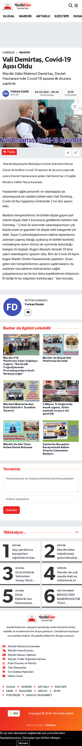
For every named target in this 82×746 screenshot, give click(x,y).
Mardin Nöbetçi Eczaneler (24, 646)
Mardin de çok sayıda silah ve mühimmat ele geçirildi (67, 577)
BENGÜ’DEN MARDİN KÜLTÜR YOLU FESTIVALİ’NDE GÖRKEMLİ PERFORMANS (68, 599)
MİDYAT (43, 691)
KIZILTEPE (62, 16)
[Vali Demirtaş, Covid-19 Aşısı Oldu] (41, 123)
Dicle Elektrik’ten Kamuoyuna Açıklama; (23, 599)
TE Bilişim (50, 725)
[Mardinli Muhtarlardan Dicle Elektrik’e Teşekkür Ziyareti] (21, 391)
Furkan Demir (34, 304)
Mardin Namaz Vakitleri (22, 654)
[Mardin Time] (16, 6)
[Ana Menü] (76, 5)
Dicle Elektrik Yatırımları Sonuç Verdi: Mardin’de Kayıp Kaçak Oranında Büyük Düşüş (26, 577)
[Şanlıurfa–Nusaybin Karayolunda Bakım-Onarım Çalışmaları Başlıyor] (61, 431)
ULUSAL (8, 16)
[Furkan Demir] (12, 307)
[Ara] (71, 5)
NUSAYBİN (25, 691)
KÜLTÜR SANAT (65, 590)
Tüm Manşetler (17, 667)
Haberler (8, 52)
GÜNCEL (62, 568)
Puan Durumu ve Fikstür (22, 663)
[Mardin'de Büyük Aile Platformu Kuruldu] (61, 344)
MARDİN (25, 16)
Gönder (11, 510)
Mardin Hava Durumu (21, 650)
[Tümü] (77, 532)
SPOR (57, 691)
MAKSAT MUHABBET (39, 695)
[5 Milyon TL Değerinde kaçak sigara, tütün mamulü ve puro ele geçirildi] (61, 391)
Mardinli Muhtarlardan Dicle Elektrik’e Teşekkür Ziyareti (19, 407)
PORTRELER (13, 695)
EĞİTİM (16, 545)
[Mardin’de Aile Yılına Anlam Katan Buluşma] (21, 431)
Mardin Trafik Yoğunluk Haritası (27, 659)
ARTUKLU (43, 16)
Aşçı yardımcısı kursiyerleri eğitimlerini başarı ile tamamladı (25, 554)
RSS (15, 713)
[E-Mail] (28, 312)
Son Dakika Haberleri (21, 671)
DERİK (9, 691)
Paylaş (11, 151)
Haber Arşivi (15, 676)
